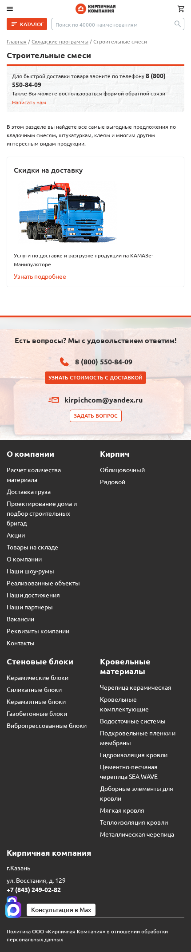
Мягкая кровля (122, 810)
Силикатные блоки (34, 689)
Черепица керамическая (135, 687)
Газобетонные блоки (37, 713)
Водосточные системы (133, 721)
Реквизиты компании (38, 631)
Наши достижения (33, 595)
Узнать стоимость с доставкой (95, 377)
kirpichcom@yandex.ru (103, 399)
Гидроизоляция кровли (133, 754)
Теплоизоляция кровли (134, 822)
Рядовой (112, 482)
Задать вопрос (96, 415)
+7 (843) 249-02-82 (34, 889)
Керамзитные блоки (36, 701)
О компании (24, 559)
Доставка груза (29, 491)
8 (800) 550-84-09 (103, 361)
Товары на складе (32, 547)
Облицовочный (122, 470)
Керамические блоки (37, 677)
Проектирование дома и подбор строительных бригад (42, 513)
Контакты (21, 643)
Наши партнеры (30, 607)
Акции (16, 535)
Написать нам (29, 102)
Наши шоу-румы (30, 571)
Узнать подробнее (40, 276)
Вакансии (20, 619)
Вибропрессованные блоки (47, 725)
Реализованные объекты (43, 583)
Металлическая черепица (137, 834)
